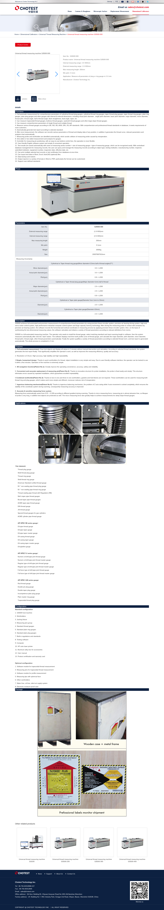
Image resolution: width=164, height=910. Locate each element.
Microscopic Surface (100, 11)
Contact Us (71, 874)
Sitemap (109, 1)
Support (49, 874)
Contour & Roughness (82, 11)
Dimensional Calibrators (140, 11)
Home (70, 11)
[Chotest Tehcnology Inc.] (26, 9)
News (40, 874)
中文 (116, 1)
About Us (59, 874)
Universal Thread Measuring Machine (52, 34)
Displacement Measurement (119, 11)
